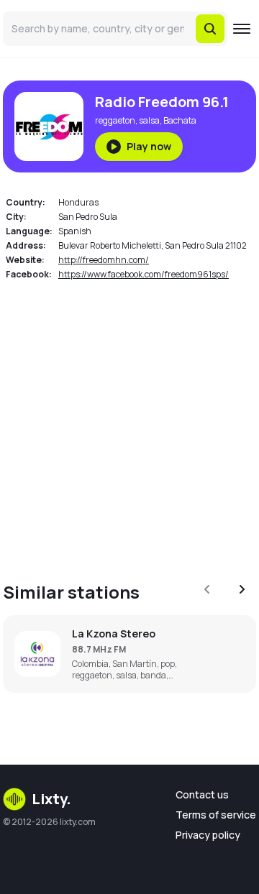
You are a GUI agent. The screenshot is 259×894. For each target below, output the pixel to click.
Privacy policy (208, 835)
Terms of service (216, 814)
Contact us (202, 794)
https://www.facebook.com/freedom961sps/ (143, 274)
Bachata (179, 120)
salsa (149, 120)
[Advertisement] (129, 422)
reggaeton (115, 120)
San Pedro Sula (87, 217)
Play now (149, 146)
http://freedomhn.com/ (103, 260)
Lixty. (51, 798)
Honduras (78, 202)
